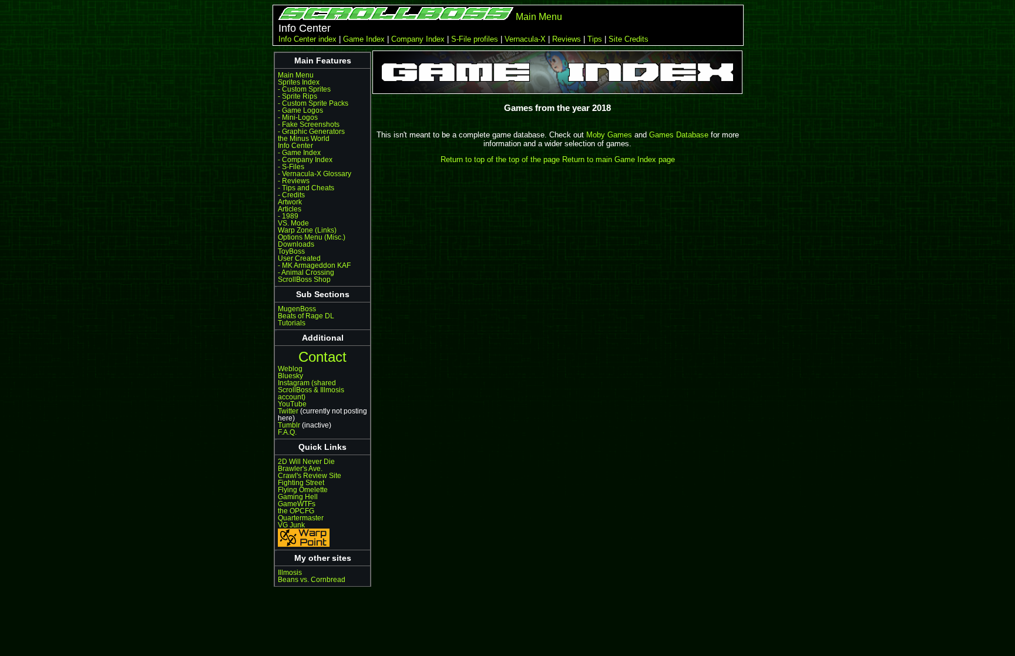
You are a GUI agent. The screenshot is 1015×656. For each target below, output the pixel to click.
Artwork (290, 202)
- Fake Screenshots (309, 124)
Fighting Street (301, 482)
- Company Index (305, 159)
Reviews (566, 39)
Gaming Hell (298, 496)
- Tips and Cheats (306, 187)
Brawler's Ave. (300, 468)
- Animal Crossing (306, 272)
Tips (594, 39)
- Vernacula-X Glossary (314, 173)
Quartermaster (301, 518)
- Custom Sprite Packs (313, 103)
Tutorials (291, 323)
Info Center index (307, 39)
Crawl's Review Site (309, 475)
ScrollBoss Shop (304, 279)
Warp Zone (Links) (307, 230)
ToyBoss (291, 251)
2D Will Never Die (306, 461)
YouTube (292, 404)
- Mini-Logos (298, 117)
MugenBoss (297, 308)
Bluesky (290, 375)
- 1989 (288, 216)
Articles (289, 209)
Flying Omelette (303, 489)
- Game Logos (300, 110)
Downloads (296, 244)
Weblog (290, 368)
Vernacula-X (525, 39)
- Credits (291, 195)
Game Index (364, 39)
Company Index (418, 39)
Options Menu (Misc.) (311, 237)
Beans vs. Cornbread (311, 579)
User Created (299, 258)
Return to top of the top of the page (500, 159)
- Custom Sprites (304, 89)
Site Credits (628, 39)
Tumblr (289, 425)
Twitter (288, 411)
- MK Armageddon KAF (314, 265)
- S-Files (291, 166)
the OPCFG (296, 510)
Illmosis (290, 572)
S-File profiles (474, 39)
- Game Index (299, 152)
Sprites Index (299, 82)
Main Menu (539, 17)
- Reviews (294, 180)
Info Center (295, 145)
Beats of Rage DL (306, 315)
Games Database (678, 134)
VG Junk (291, 525)
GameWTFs (296, 503)
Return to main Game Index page (618, 159)
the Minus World (304, 138)
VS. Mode (293, 223)
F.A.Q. (287, 432)
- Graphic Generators (311, 131)
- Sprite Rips (297, 96)
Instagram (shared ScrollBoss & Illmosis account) (311, 390)
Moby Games (609, 134)
